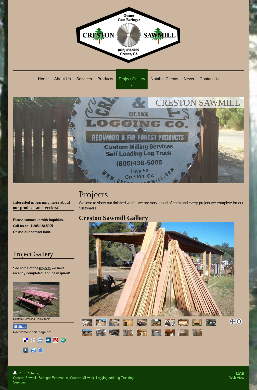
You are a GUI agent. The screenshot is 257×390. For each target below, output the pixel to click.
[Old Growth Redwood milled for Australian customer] (183, 322)
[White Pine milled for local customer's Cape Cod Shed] (87, 322)
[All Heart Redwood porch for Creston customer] (87, 332)
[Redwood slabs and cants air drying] (114, 322)
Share (21, 326)
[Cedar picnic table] (197, 322)
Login (240, 373)
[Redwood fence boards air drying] (161, 269)
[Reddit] (40, 340)
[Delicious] (25, 340)
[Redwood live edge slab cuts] (156, 322)
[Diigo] (33, 350)
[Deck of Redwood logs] (211, 322)
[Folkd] (48, 340)
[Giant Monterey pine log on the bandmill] (170, 322)
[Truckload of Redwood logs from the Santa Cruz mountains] (114, 332)
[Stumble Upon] (63, 340)
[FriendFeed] (40, 350)
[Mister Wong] (55, 340)
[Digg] (33, 340)
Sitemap (34, 373)
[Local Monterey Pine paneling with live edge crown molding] (128, 322)
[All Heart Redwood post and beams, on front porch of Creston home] (101, 332)
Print (22, 373)
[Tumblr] (25, 350)
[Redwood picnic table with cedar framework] (142, 322)
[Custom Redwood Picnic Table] (36, 299)
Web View (236, 377)
